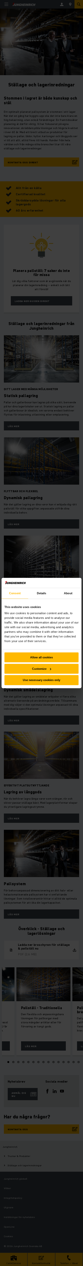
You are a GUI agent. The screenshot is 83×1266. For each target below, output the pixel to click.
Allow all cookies (41, 657)
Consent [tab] (15, 593)
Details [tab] (41, 593)
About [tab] (68, 593)
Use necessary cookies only (41, 680)
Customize (39, 668)
